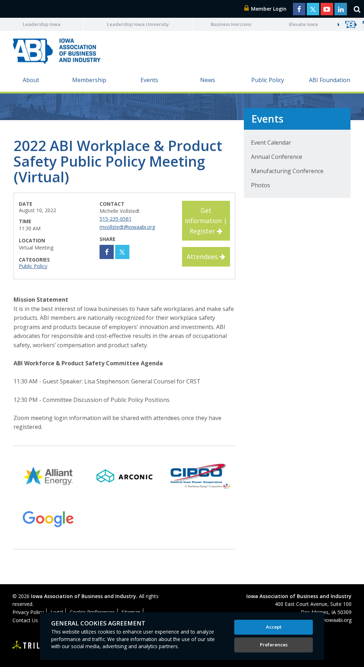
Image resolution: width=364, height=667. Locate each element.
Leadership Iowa (41, 24)
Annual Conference (276, 157)
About (31, 80)
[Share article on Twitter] (122, 252)
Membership (89, 80)
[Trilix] (30, 646)
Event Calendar (271, 142)
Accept (274, 627)
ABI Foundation (329, 80)
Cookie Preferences (92, 612)
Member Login (268, 8)
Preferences (274, 644)
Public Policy (267, 80)
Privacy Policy (28, 612)
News (207, 80)
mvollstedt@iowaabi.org (127, 227)
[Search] (357, 9)
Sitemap (131, 612)
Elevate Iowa (303, 24)
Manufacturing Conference (287, 171)
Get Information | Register (206, 220)
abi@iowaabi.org (333, 620)
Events (149, 80)
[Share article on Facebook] (107, 252)
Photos (260, 185)
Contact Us (25, 620)
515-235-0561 (116, 218)
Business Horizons (231, 24)
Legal (56, 612)
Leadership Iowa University (138, 24)
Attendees (203, 256)
